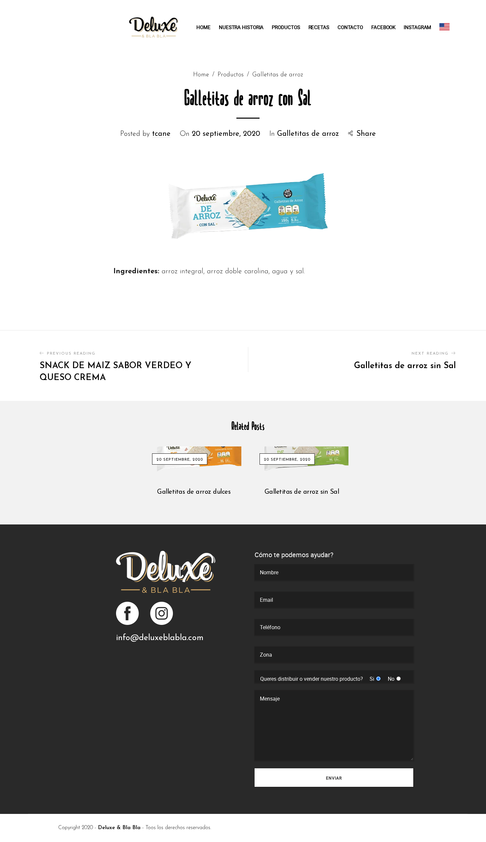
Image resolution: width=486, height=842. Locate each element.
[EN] (444, 26)
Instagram (161, 613)
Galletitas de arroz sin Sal (301, 492)
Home (201, 75)
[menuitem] (207, 27)
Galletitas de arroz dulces (193, 492)
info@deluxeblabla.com (159, 638)
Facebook (128, 613)
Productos (231, 75)
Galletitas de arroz (277, 75)
